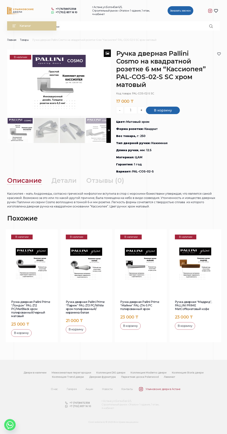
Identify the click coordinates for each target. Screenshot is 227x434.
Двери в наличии (35, 372)
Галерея (72, 389)
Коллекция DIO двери (110, 372)
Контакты (127, 389)
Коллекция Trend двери (68, 376)
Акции (89, 389)
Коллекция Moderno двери (148, 372)
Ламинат (169, 376)
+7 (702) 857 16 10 (66, 12)
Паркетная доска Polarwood (140, 376)
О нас (54, 389)
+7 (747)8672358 (66, 8)
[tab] (24, 181)
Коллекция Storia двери (188, 372)
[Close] (57, 26)
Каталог (25, 26)
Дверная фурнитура (102, 376)
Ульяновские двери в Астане (163, 389)
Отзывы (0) (105, 180)
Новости (107, 389)
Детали (64, 180)
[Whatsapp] (10, 425)
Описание (24, 180)
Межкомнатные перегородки (71, 372)
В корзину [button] (21, 333)
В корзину (163, 110)
